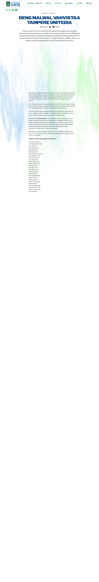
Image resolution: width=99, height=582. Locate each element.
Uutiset (52, 13)
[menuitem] (31, 3)
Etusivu (44, 13)
